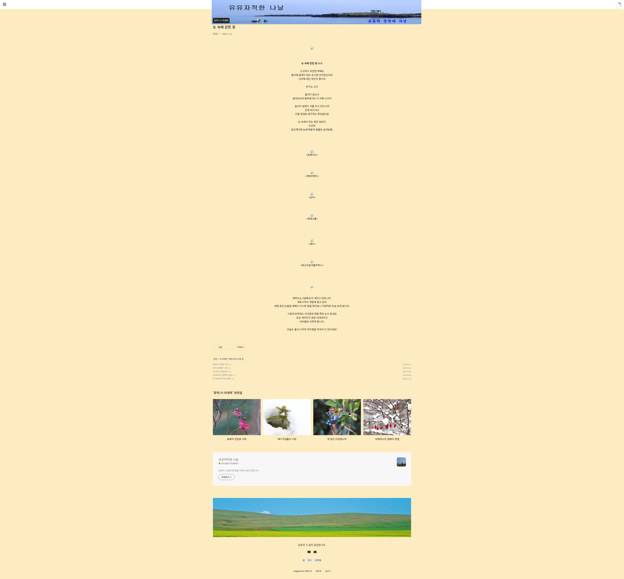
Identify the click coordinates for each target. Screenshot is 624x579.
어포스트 (308, 571)
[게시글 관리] (229, 347)
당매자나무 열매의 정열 (222, 375)
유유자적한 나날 (228, 459)
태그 (310, 560)
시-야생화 (223, 358)
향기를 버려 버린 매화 (221, 378)
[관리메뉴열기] (618, 5)
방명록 (318, 560)
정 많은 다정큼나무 (220, 371)
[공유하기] (225, 347)
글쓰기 (328, 571)
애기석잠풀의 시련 (220, 367)
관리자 (318, 571)
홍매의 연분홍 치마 (220, 364)
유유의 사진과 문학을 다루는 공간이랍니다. (238, 470)
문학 (215, 358)
